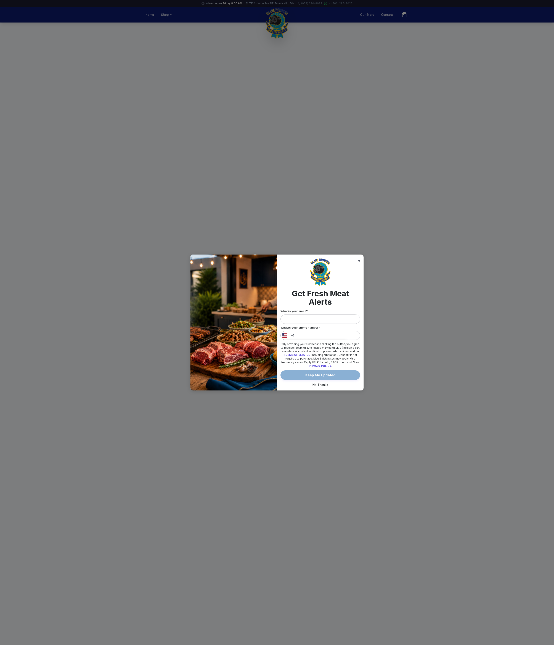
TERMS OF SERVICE (297, 354)
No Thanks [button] (320, 385)
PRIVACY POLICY (320, 366)
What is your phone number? (300, 327)
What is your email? (294, 311)
